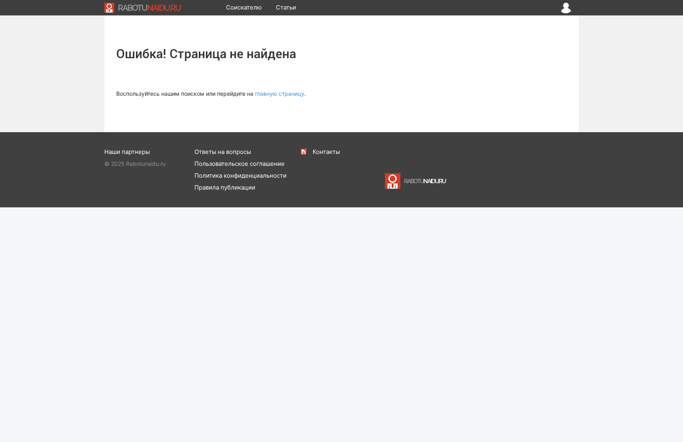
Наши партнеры (127, 152)
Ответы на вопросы (222, 152)
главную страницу (279, 93)
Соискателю (244, 7)
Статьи (286, 7)
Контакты (326, 152)
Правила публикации (224, 187)
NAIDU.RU (149, 8)
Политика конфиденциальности (240, 175)
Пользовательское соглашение (239, 163)
